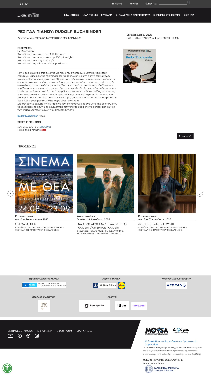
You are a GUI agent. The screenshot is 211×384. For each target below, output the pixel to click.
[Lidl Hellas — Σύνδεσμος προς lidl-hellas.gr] (117, 284)
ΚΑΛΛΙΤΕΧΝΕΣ (90, 15)
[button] (7, 368)
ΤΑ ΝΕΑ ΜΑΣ (151, 4)
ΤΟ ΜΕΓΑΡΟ (117, 4)
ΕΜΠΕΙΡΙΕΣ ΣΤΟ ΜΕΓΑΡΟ (166, 15)
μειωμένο (45, 127)
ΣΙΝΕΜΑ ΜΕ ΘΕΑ (25, 224)
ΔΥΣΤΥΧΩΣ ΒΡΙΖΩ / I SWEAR (156, 224)
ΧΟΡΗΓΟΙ (134, 4)
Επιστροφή (185, 136)
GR (21, 4)
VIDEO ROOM (64, 331)
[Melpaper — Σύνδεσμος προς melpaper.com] (130, 284)
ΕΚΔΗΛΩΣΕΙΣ (71, 15)
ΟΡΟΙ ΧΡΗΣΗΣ (84, 331)
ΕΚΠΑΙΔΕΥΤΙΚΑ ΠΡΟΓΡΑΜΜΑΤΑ (133, 15)
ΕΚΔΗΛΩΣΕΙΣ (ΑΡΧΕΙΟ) (20, 331)
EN (26, 4)
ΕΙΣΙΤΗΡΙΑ (189, 15)
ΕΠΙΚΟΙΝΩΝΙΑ (44, 331)
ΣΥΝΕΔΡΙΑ (106, 15)
